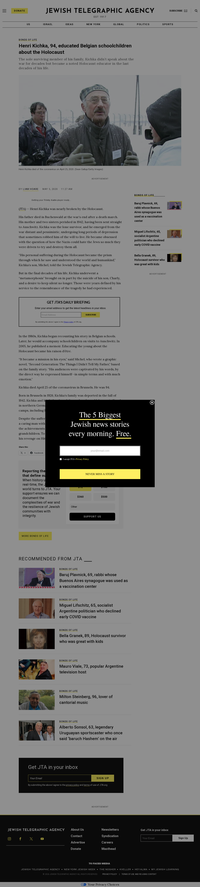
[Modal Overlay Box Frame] (100, 443)
